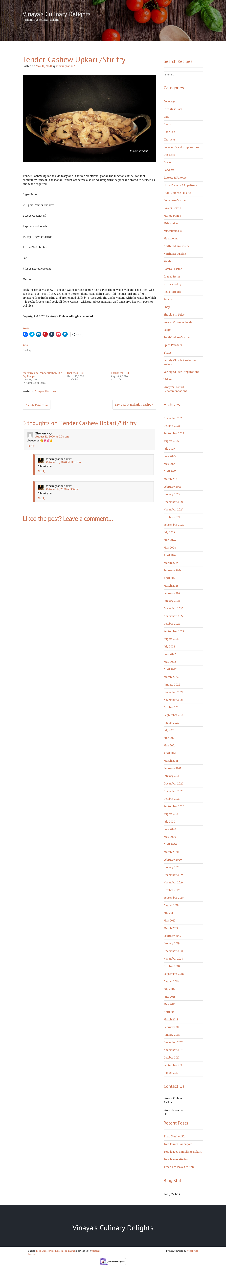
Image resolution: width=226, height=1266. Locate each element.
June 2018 (169, 996)
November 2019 (173, 882)
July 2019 (169, 913)
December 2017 (173, 1042)
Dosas (167, 162)
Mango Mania (172, 215)
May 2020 (170, 836)
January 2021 (172, 776)
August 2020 (171, 814)
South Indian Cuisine (177, 337)
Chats (167, 124)
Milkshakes (171, 223)
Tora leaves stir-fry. (176, 1159)
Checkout (169, 132)
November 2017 (173, 1050)
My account (171, 238)
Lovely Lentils (172, 208)
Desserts (169, 154)
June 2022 (170, 654)
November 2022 (173, 616)
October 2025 (172, 425)
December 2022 (173, 608)
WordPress (192, 1251)
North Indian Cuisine (177, 246)
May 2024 (170, 547)
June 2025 (170, 456)
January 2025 (172, 494)
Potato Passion (173, 269)
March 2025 (171, 479)
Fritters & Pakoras (175, 177)
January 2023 (172, 600)
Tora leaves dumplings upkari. (183, 1151)
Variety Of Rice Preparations (181, 371)
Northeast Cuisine (175, 253)
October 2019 (172, 890)
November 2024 (173, 509)
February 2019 (172, 935)
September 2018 (174, 973)
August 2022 (171, 639)
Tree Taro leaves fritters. (179, 1167)
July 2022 (169, 646)
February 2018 (172, 1027)
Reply (31, 445)
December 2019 (173, 874)
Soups (167, 329)
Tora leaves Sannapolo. (178, 1144)
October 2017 (172, 1057)
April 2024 (170, 555)
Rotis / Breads (172, 291)
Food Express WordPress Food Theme (55, 1251)
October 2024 (172, 517)
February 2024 (173, 570)
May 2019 (169, 920)
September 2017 (173, 1065)
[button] (90, 118)
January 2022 (172, 684)
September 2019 (174, 897)
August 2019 (171, 905)
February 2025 (172, 486)
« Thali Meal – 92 (36, 404)
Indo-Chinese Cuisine (177, 192)
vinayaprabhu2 (65, 66)
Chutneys (169, 139)
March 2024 (171, 562)
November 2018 (173, 958)
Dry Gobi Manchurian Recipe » (134, 404)
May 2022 (170, 661)
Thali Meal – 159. (174, 1136)
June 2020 (170, 829)
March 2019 (171, 928)
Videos (168, 379)
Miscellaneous (173, 230)
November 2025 (173, 418)
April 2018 (170, 1011)
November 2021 (173, 699)
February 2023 (172, 593)
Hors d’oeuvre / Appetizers (180, 185)
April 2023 (170, 578)
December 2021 (173, 692)
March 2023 (171, 585)
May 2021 (169, 745)
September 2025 (174, 433)
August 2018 (171, 981)
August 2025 (171, 441)
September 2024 (174, 524)
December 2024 (173, 502)
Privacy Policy (172, 284)
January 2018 (172, 1034)
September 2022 (174, 631)
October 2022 (172, 623)
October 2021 (172, 707)
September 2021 (174, 715)
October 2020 (172, 798)
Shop (167, 307)
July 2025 (169, 448)
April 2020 (170, 844)
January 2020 (172, 867)
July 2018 (169, 989)
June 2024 (170, 540)
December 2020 (173, 783)
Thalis (168, 352)
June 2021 (169, 737)
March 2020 (171, 852)
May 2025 (170, 463)
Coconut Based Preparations (181, 147)
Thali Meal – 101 (120, 372)
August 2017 (171, 1072)
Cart (166, 116)
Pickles (168, 261)
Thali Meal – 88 (75, 372)
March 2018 (171, 1019)
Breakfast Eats (173, 109)
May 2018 (169, 1004)
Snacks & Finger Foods (178, 322)
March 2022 (171, 677)
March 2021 (171, 760)
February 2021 (172, 768)
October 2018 (172, 966)
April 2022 (170, 669)
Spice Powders (173, 345)
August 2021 (171, 722)
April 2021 (170, 753)
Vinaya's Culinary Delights (57, 14)
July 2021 (169, 730)
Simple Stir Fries (45, 391)
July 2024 (169, 532)
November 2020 (173, 791)
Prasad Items (172, 276)
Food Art (169, 170)
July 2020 (169, 821)
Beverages (170, 101)
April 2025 (170, 471)
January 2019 (172, 943)
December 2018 (173, 951)
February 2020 (173, 859)
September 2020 (174, 806)
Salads (168, 299)
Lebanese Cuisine (175, 200)
